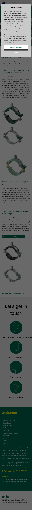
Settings (16, 53)
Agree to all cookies (16, 47)
